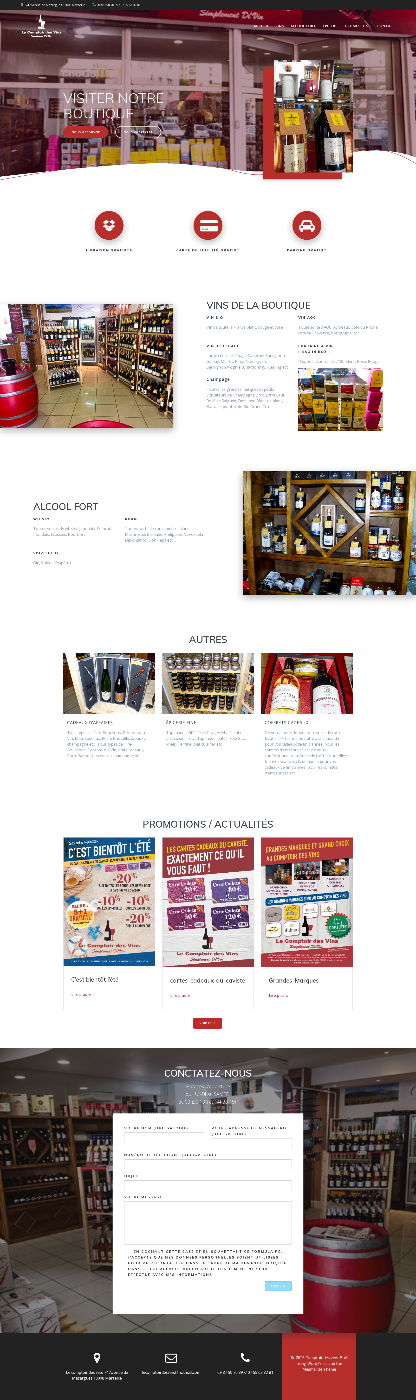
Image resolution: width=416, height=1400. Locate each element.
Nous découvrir (86, 132)
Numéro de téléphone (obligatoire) (170, 1155)
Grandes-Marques (294, 980)
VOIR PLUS (208, 1023)
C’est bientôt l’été (94, 979)
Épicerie (331, 26)
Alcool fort (303, 26)
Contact (386, 26)
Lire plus (79, 994)
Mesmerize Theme (319, 1369)
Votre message (143, 1197)
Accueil (261, 26)
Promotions (358, 26)
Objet (131, 1176)
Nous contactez (138, 132)
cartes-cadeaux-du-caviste (207, 980)
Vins (279, 26)
